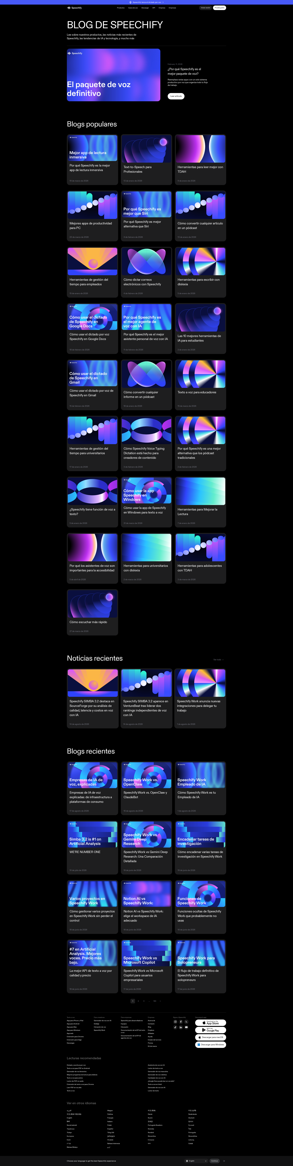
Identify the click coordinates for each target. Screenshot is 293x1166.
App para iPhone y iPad (75, 1021)
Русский (191, 1125)
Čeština (110, 1114)
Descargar (145, 8)
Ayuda (150, 1037)
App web (70, 1033)
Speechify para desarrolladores (132, 1021)
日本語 (150, 1122)
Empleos (151, 1030)
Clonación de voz (100, 1027)
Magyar (110, 1111)
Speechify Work (99, 1030)
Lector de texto (153, 1091)
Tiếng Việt (110, 1132)
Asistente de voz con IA (156, 1065)
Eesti (69, 1140)
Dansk (150, 1114)
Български (70, 1136)
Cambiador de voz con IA (156, 1078)
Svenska (151, 1129)
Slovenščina (192, 1136)
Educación (124, 1027)
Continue (214, 1161)
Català (190, 1143)
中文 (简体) (152, 1111)
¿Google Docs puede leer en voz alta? (161, 1081)
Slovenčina (152, 1136)
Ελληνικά (151, 1140)
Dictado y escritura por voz (76, 1065)
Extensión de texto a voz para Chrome (80, 1084)
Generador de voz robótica (157, 1075)
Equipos (124, 1024)
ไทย (189, 1129)
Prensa (150, 1043)
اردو (108, 1147)
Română (151, 1132)
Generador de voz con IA (102, 1021)
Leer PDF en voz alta (74, 1088)
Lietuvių (191, 1140)
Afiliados (151, 1033)
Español (110, 1129)
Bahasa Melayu (72, 1147)
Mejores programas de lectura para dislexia (82, 1075)
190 (154, 1001)
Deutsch (191, 1118)
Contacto (151, 1024)
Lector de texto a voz (155, 1068)
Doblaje (96, 1024)
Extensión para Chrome (75, 1037)
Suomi (150, 1118)
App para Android (73, 1024)
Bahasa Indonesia (113, 1143)
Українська (70, 1129)
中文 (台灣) (192, 1111)
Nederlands (192, 1114)
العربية (69, 1111)
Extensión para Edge (74, 1040)
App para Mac (72, 1027)
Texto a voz (71, 1017)
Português (192, 1132)
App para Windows (73, 1030)
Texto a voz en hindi (155, 1084)
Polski (109, 1125)
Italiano (110, 1122)
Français (110, 1118)
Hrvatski (110, 1140)
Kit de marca (152, 1046)
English (69, 1118)
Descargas (70, 1043)
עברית (69, 1143)
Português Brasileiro (155, 1125)
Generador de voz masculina (158, 1072)
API (153, 8)
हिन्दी (68, 1122)
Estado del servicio (154, 1040)
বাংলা (149, 1143)
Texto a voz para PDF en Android (78, 1068)
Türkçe (69, 1132)
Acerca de (151, 1021)
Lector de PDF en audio (75, 1081)
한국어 (190, 1122)
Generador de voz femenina (76, 1072)
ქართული (111, 1136)
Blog (149, 1027)
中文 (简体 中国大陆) (74, 1114)
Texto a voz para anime (75, 1078)
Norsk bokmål (72, 1125)
